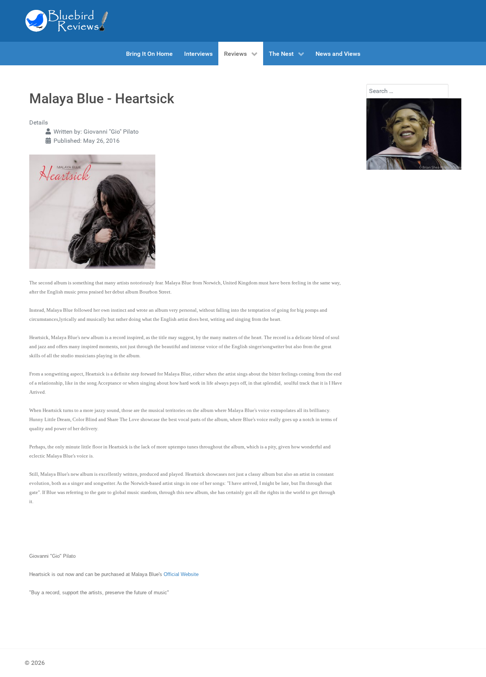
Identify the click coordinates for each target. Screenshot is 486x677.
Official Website (181, 574)
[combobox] (407, 91)
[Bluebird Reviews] (66, 20)
